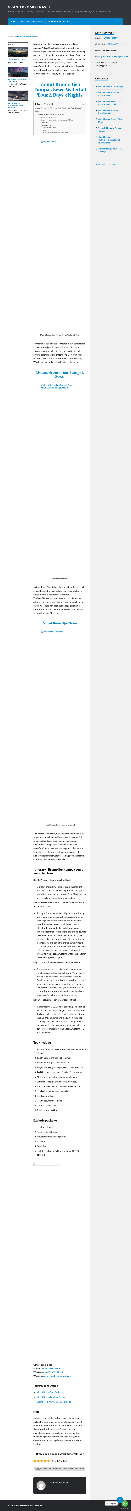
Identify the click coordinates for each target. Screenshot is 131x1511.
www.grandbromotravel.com (57, 1376)
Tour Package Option (49, 127)
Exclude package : (46, 125)
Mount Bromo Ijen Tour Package (52, 1397)
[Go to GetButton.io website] (125, 1508)
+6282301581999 (51, 1368)
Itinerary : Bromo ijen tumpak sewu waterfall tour (57, 120)
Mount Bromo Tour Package (50, 1392)
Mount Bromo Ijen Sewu (49, 117)
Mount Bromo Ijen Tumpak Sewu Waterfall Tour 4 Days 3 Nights (58, 109)
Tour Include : (45, 123)
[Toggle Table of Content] (81, 104)
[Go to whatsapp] (125, 1503)
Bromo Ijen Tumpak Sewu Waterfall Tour (55, 132)
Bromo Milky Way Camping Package (54, 1401)
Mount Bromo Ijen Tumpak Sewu (51, 114)
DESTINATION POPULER (32, 22)
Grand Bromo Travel (29, 7)
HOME (13, 22)
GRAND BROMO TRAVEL (106, 164)
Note (44, 130)
